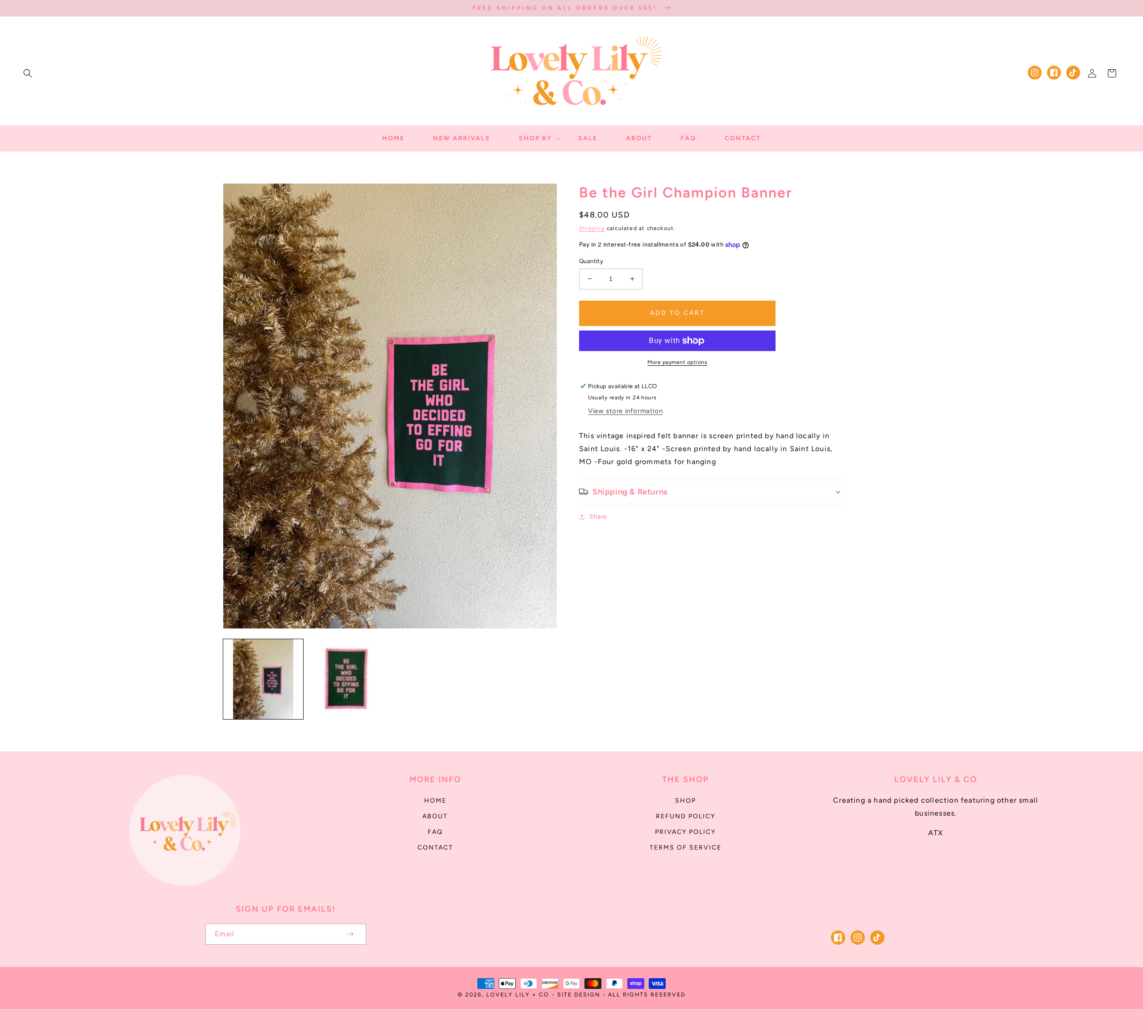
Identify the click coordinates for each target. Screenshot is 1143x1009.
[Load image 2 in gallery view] (348, 679)
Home (435, 800)
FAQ (435, 832)
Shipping (592, 228)
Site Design (579, 994)
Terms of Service (686, 847)
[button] (28, 73)
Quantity (591, 261)
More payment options (677, 362)
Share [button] (598, 516)
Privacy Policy (685, 832)
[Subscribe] (350, 934)
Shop (685, 800)
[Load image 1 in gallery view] (263, 679)
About (435, 816)
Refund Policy (685, 816)
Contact (435, 847)
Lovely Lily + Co (517, 994)
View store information (625, 411)
